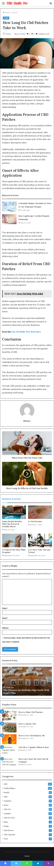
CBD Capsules (9, 834)
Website (5, 628)
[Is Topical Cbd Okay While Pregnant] (14, 540)
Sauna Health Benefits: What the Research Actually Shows (12, 524)
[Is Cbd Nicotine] (40, 512)
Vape (6, 797)
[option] (27, 681)
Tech (6, 839)
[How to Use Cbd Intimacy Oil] (9, 739)
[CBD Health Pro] (17, 3)
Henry (27, 420)
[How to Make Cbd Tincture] (9, 716)
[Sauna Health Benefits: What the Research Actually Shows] (14, 512)
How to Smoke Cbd (27, 724)
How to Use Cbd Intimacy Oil (31, 735)
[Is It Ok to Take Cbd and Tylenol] (40, 540)
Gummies (8, 801)
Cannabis (7, 813)
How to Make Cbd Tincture (30, 712)
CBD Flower (9, 830)
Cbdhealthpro (9, 788)
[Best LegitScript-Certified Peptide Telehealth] (9, 219)
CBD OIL (7, 809)
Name (5, 608)
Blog (6, 822)
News (6, 805)
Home (7, 12)
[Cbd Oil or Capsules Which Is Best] (9, 751)
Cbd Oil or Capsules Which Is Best (33, 747)
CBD (5, 784)
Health (14, 12)
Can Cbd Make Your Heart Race (26, 331)
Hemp (6, 826)
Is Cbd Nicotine (35, 521)
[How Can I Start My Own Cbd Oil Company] (9, 763)
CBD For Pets (9, 818)
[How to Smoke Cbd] (9, 727)
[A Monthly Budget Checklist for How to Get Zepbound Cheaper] (9, 206)
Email (5, 618)
